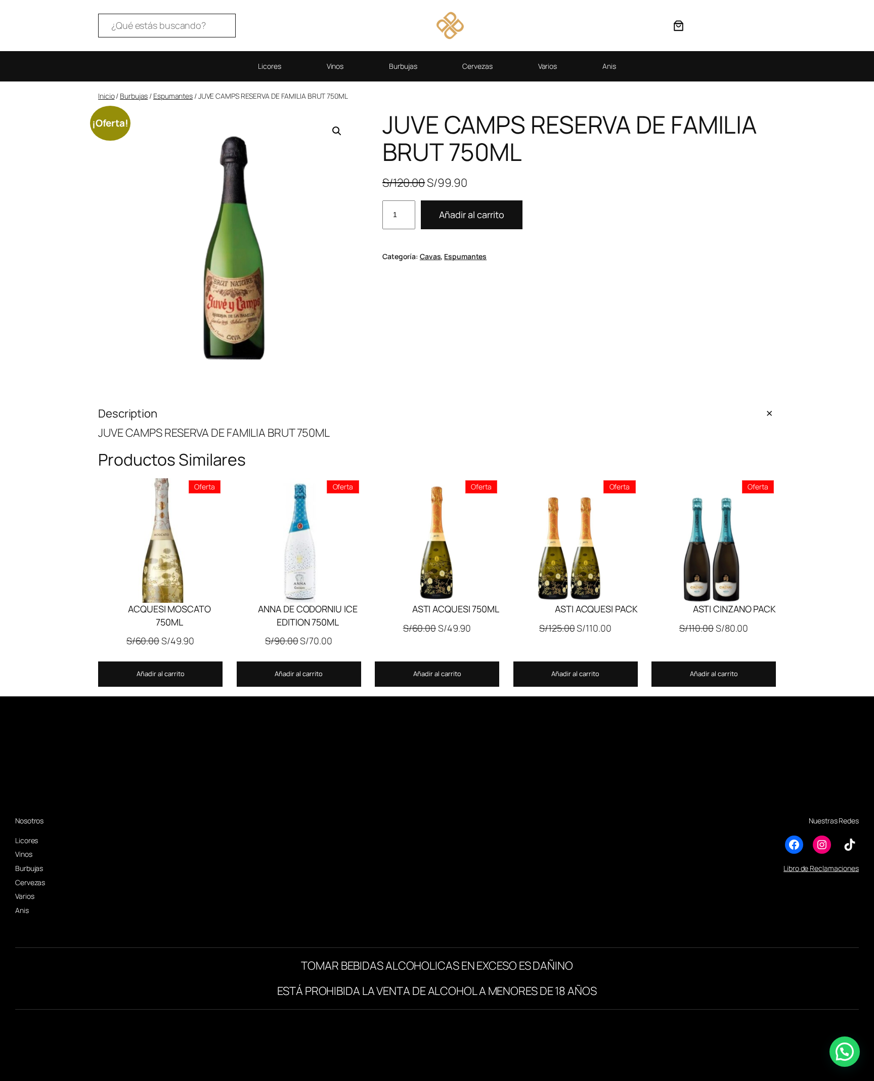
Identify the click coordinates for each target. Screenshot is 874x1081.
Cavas (430, 256)
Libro (791, 868)
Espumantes (173, 96)
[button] (337, 131)
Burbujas (134, 96)
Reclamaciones (834, 868)
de (804, 868)
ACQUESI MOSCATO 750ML (169, 615)
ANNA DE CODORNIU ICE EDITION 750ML (307, 615)
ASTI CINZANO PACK (734, 609)
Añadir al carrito (471, 215)
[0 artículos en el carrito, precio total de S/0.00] (678, 25)
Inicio (106, 96)
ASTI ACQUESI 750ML (455, 609)
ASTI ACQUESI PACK (596, 609)
